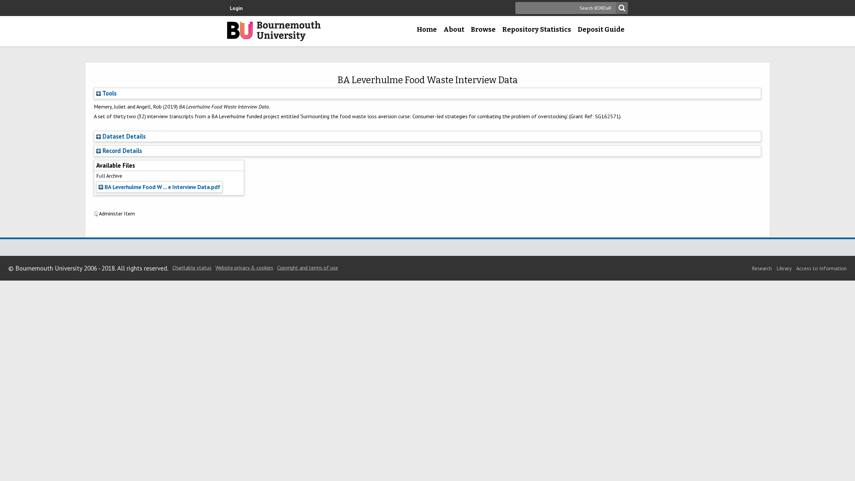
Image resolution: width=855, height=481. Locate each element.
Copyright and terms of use (307, 267)
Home (427, 29)
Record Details (122, 151)
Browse (483, 29)
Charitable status (191, 267)
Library (784, 268)
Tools (109, 93)
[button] (96, 213)
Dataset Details (124, 136)
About (454, 29)
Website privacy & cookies (244, 267)
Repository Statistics (536, 29)
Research (762, 268)
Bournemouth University (274, 31)
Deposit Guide (601, 29)
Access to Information (821, 268)
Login (236, 8)
